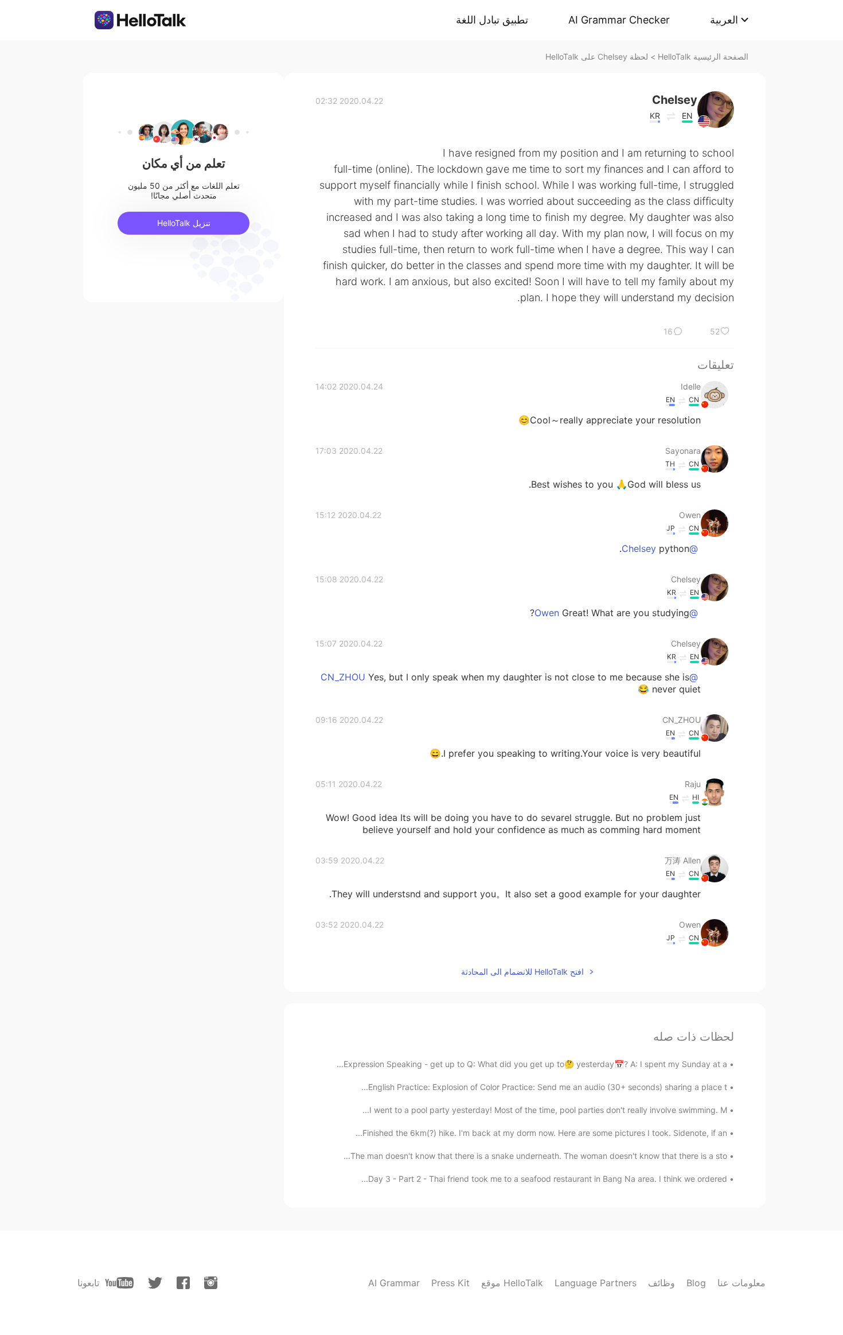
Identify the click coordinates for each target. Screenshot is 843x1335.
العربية (724, 20)
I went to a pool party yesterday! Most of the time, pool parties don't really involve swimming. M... (544, 1110)
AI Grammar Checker (619, 20)
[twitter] (155, 1283)
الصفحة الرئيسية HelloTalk (703, 56)
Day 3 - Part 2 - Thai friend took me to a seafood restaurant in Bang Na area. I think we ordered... (544, 1179)
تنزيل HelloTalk (183, 223)
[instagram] (210, 1282)
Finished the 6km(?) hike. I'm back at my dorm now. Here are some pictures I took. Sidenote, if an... (541, 1133)
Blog (696, 1283)
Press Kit (450, 1283)
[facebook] (183, 1282)
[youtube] (119, 1283)
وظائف (661, 1283)
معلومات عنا (741, 1283)
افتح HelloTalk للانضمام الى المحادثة (522, 971)
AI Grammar (394, 1283)
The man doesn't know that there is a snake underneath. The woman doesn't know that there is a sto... (535, 1156)
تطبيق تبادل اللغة (492, 20)
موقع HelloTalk (512, 1283)
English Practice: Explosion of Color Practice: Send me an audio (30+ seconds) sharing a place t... (544, 1087)
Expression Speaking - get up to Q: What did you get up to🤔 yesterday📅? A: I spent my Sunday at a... (532, 1064)
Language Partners (596, 1283)
